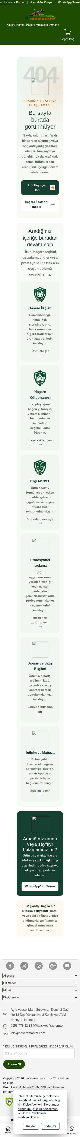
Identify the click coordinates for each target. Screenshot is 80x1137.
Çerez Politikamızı (34, 1113)
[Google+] (53, 966)
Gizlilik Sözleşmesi (45, 1108)
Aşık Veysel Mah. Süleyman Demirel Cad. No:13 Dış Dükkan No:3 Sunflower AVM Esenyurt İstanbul (40, 1015)
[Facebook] (10, 966)
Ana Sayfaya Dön (37, 187)
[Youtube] (67, 966)
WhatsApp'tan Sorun (40, 886)
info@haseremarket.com (28, 1033)
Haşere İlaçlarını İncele (36, 204)
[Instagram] (38, 966)
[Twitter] (24, 966)
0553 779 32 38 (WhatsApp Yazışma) (37, 1025)
